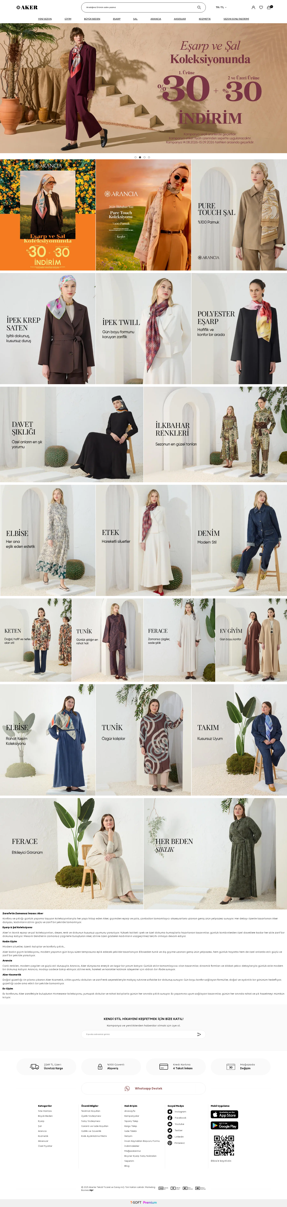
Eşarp (6, 927)
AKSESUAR (180, 19)
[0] (269, 7)
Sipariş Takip (131, 1121)
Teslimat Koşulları (90, 1111)
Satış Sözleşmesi (90, 1121)
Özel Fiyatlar (45, 1146)
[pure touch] (143, 215)
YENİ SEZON (45, 19)
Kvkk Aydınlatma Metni (94, 1136)
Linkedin (179, 1136)
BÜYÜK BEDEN (92, 19)
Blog (126, 1166)
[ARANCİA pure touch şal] (239, 215)
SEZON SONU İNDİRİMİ (236, 19)
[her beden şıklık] (215, 853)
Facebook (180, 1118)
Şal (15, 927)
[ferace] (179, 640)
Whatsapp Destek (148, 1088)
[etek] (143, 540)
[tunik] (108, 640)
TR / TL (220, 7)
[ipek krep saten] (48, 328)
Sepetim (129, 1161)
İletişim (128, 1136)
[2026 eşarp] (143, 88)
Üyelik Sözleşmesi (91, 1116)
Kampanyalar (131, 1116)
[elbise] (48, 540)
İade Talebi (130, 1131)
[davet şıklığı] (71, 434)
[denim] (239, 540)
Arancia (42, 1131)
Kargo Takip (130, 1126)
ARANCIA (155, 19)
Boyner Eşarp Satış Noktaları (140, 1156)
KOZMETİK (205, 19)
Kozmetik (15, 974)
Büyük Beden (45, 1116)
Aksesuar (43, 1141)
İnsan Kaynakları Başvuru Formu (142, 1141)
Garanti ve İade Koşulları (94, 1126)
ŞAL (135, 19)
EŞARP (117, 19)
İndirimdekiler (131, 1146)
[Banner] (48, 215)
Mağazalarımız (132, 1151)
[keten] (36, 640)
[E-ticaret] (143, 1203)
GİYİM (68, 19)
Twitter (179, 1130)
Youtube (179, 1124)
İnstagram (180, 1111)
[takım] (239, 739)
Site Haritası (45, 1111)
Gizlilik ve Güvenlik (91, 1131)
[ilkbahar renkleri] (215, 434)
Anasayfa (129, 1111)
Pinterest (180, 1143)
